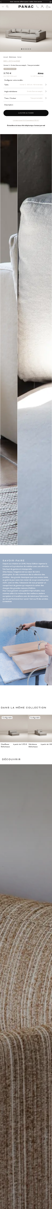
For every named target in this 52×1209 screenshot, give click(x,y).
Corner (19, 57)
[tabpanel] (26, 26)
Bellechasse (12, 57)
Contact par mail (39, 125)
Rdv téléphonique (28, 125)
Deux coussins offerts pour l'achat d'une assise (26, 1)
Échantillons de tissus (14, 125)
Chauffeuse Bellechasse (5, 745)
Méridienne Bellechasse (33, 745)
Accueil (5, 57)
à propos (7, 601)
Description (8, 105)
